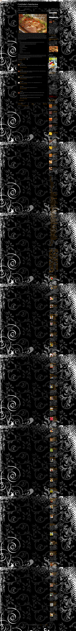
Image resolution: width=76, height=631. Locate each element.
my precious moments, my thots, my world (53, 552)
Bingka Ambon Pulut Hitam (54, 207)
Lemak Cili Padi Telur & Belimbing (53, 211)
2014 (51, 177)
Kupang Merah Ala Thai (53, 194)
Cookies (56, 254)
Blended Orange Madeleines (52, 215)
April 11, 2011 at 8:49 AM (23, 98)
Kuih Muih (55, 259)
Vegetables (51, 271)
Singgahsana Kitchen (53, 396)
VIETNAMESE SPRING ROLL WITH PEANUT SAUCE (55, 543)
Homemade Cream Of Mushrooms (54, 574)
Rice (57, 264)
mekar (21, 86)
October (52, 184)
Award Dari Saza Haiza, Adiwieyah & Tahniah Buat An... (53, 199)
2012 (51, 180)
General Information (53, 258)
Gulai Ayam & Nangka (53, 195)
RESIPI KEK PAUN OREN (55, 376)
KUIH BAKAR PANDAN (55, 593)
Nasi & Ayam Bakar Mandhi (53, 205)
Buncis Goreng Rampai (53, 228)
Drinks (54, 256)
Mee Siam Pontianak (53, 237)
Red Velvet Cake (52, 221)
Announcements (51, 249)
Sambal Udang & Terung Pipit (55, 105)
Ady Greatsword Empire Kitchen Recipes (53, 498)
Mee (50, 261)
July (51, 188)
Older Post (45, 103)
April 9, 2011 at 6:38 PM (23, 88)
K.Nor (21, 81)
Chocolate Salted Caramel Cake (55, 111)
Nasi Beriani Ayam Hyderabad (55, 154)
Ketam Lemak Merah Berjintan (53, 216)
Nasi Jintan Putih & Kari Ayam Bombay (55, 132)
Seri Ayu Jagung (55, 160)
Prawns (53, 263)
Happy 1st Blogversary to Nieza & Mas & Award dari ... (53, 224)
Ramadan (51, 264)
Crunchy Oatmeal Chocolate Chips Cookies (55, 439)
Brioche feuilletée (54, 500)
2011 (50, 181)
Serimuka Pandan (52, 200)
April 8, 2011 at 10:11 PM (23, 83)
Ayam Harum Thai (53, 218)
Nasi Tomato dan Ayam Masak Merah (55, 334)
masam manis (52, 467)
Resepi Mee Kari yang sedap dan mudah (55, 479)
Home (33, 103)
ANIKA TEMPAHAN (55, 614)
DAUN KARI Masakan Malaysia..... (53, 488)
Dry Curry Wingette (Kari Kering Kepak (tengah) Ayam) (55, 564)
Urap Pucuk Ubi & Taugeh (54, 210)
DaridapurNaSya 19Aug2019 (55, 449)
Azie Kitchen (52, 304)
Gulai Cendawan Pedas (53, 236)
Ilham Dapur (52, 428)
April (51, 191)
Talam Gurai (54, 167)
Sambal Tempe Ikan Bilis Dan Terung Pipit (55, 306)
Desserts (50, 256)
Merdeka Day (55, 277)
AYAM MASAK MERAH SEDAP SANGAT (55, 469)
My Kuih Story (52, 562)
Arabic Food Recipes (53, 353)
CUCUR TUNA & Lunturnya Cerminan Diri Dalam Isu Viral (55, 398)
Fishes (52, 257)
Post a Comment (21, 100)
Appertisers (56, 249)
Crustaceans (54, 255)
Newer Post (20, 103)
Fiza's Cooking (52, 514)
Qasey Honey (52, 384)
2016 (51, 176)
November (52, 183)
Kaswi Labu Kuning (53, 225)
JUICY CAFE (52, 592)
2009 (51, 245)
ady (20, 63)
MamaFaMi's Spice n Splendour (53, 458)
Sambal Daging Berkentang (52, 234)
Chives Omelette (52, 229)
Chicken (50, 254)
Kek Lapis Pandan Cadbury (55, 408)
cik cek (21, 75)
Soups (57, 268)
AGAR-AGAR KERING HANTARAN (55, 323)
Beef (51, 251)
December (52, 182)
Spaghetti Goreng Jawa (53, 220)
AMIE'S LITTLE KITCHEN (53, 286)
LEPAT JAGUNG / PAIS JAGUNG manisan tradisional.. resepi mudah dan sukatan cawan (54, 387)
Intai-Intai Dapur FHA (53, 416)
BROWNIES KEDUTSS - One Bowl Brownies (54, 604)
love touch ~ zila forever (53, 332)
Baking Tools (56, 250)
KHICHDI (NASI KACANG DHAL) (55, 490)
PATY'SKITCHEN (52, 541)
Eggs (57, 256)
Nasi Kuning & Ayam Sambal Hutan (55, 147)
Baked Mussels (52, 213)
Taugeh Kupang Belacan (53, 219)
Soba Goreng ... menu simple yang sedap (55, 554)
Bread (55, 252)
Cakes (54, 253)
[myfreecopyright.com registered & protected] (53, 73)
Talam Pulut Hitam (53, 233)
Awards (51, 250)
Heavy (50, 259)
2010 (51, 244)
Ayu (20, 91)
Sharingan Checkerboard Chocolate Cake (53, 239)
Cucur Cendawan (52, 204)
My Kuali (51, 296)
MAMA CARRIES (54, 459)
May (51, 190)
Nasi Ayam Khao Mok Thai (55, 344)
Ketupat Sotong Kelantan (55, 584)
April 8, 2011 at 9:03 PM (23, 78)
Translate (55, 13)
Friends (57, 257)
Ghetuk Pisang (55, 532)
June (51, 189)
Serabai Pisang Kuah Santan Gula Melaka (55, 288)
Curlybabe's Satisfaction (28, 4)
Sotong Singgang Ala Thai (55, 366)
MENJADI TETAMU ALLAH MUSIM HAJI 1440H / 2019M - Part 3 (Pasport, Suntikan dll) (55, 419)
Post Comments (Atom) (25, 105)
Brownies (50, 253)
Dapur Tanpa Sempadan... (52, 374)
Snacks (51, 268)
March (52, 240)
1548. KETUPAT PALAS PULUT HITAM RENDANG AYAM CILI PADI (55, 318)
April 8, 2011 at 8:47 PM (23, 67)
